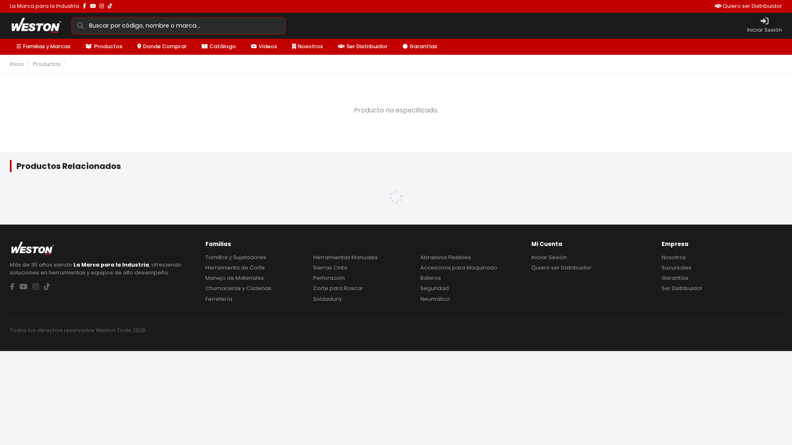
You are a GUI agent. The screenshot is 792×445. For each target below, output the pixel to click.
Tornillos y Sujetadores (235, 257)
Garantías (423, 46)
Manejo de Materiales (234, 277)
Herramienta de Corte (235, 267)
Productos (108, 46)
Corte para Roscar (338, 288)
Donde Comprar (165, 46)
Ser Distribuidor (367, 46)
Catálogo (223, 46)
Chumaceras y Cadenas (238, 288)
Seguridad (434, 288)
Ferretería (218, 298)
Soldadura (327, 298)
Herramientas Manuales (345, 257)
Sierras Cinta (330, 267)
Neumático (435, 298)
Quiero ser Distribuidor (751, 5)
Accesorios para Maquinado (458, 267)
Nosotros (310, 46)
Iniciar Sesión (549, 257)
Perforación (329, 277)
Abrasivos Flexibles (445, 257)
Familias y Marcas (47, 46)
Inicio (17, 64)
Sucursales (676, 267)
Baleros (430, 277)
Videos (268, 46)
